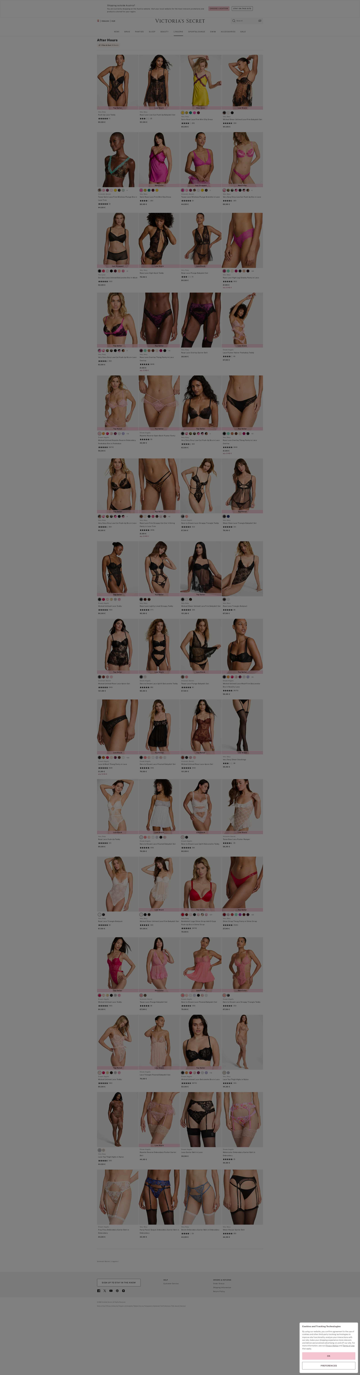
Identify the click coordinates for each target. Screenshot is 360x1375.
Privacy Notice (332, 1346)
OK (328, 1356)
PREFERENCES (329, 1365)
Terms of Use (349, 1346)
